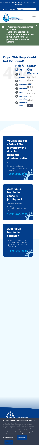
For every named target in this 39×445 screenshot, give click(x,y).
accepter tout (22, 437)
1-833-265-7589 (18, 4)
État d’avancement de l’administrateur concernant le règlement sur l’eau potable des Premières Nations (20, 36)
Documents (23, 88)
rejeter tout (9, 442)
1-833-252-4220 (17, 2)
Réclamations (24, 81)
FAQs (21, 92)
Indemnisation (25, 85)
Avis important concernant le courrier (20, 28)
